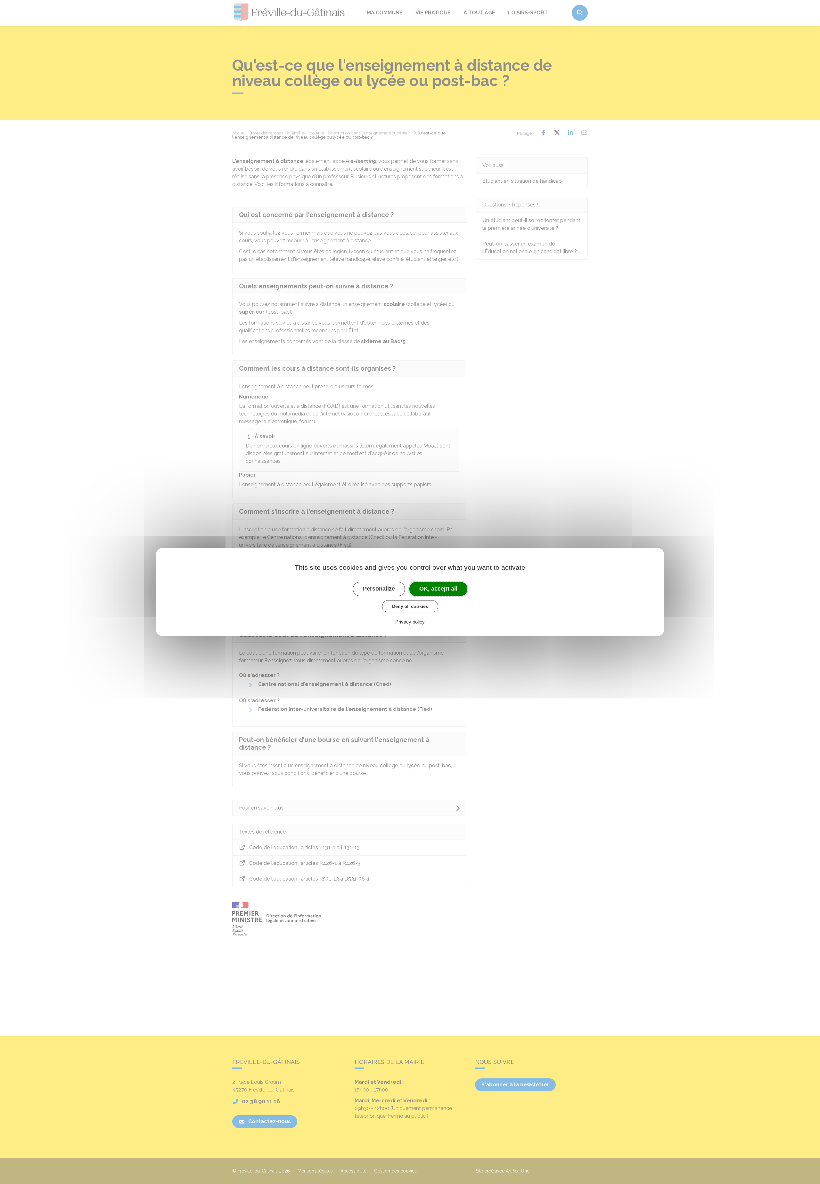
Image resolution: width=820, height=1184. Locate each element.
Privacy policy (410, 621)
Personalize (379, 588)
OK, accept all (438, 588)
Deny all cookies (410, 606)
